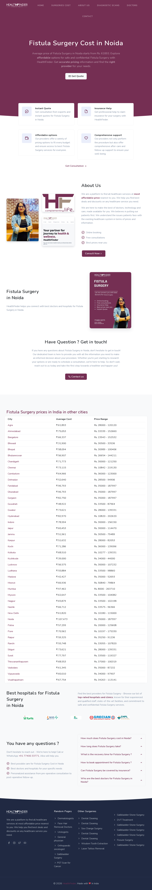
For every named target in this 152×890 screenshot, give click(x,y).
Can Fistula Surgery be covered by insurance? (105, 770)
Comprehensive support (108, 135)
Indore (11, 522)
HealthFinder (69, 883)
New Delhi (13, 613)
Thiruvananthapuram (18, 661)
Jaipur (10, 528)
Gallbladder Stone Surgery (130, 814)
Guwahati (12, 504)
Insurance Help (103, 108)
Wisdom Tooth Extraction (94, 843)
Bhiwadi (12, 443)
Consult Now (92, 253)
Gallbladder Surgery (61, 856)
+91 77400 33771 (29, 755)
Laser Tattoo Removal (92, 848)
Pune (10, 631)
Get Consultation (74, 166)
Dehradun (13, 479)
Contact (87, 16)
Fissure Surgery (124, 840)
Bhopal (11, 449)
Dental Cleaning (89, 818)
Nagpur (11, 601)
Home (41, 5)
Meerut (11, 582)
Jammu (11, 534)
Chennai (12, 467)
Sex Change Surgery (91, 828)
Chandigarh (13, 461)
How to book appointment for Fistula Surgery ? (106, 762)
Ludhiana (12, 570)
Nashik (11, 607)
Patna (11, 625)
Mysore (12, 595)
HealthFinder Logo (55, 209)
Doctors (132, 5)
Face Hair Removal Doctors (63, 825)
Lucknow (12, 564)
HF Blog (49, 242)
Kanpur (11, 540)
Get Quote (77, 76)
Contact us (77, 376)
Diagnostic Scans (108, 5)
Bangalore (13, 437)
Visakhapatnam (15, 679)
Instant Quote (43, 108)
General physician (60, 838)
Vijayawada (14, 673)
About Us (84, 5)
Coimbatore (14, 473)
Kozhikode (13, 558)
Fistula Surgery (100, 57)
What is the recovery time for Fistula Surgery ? (106, 754)
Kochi (10, 546)
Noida (11, 619)
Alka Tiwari (15, 233)
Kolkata (12, 552)
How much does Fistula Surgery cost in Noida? (106, 738)
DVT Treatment (124, 820)
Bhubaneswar (15, 455)
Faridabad (13, 485)
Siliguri (11, 649)
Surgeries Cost (61, 5)
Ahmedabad (14, 431)
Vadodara (13, 667)
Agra (10, 425)
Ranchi (11, 643)
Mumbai (12, 589)
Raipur (11, 637)
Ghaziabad (13, 492)
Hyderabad (13, 516)
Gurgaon (12, 498)
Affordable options (46, 135)
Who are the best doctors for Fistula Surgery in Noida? (106, 780)
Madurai (12, 576)
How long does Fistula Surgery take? (101, 746)
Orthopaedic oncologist (62, 847)
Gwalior (12, 510)
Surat (10, 655)
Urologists (62, 832)
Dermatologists (65, 818)
